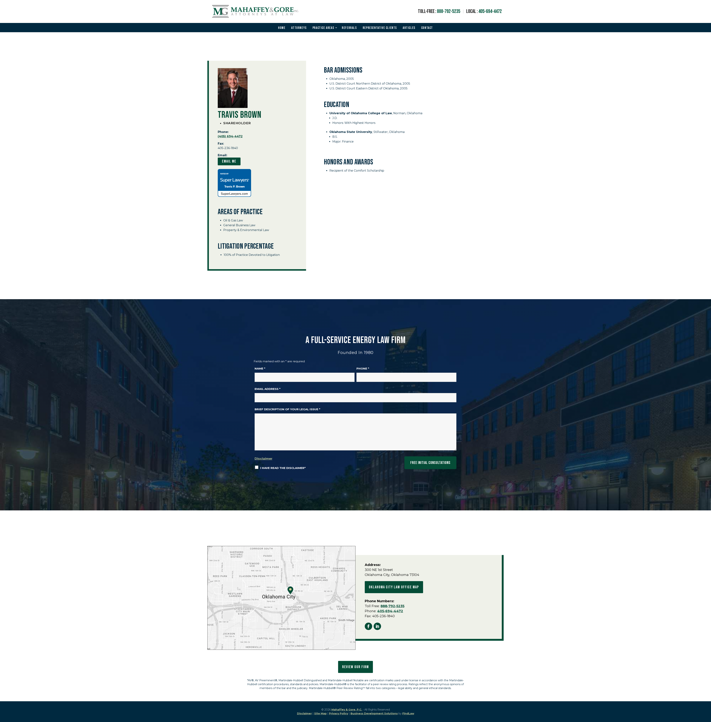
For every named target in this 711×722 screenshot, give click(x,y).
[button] (707, 695)
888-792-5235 (448, 11)
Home (281, 28)
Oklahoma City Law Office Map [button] (394, 587)
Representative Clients (380, 28)
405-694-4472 (490, 11)
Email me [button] (229, 161)
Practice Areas (323, 28)
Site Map (320, 713)
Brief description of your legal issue (287, 409)
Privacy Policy (338, 713)
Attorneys (298, 28)
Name (260, 368)
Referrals (349, 28)
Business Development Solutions (374, 713)
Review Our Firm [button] (355, 667)
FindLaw (408, 713)
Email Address (268, 389)
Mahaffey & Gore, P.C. (346, 709)
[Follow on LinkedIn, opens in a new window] (377, 626)
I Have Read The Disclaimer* (283, 468)
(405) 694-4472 (230, 136)
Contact (427, 28)
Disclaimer (263, 458)
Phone (362, 368)
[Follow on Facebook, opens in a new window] (368, 626)
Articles (409, 28)
